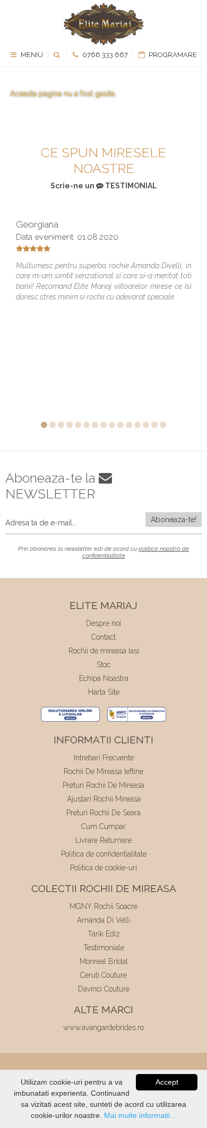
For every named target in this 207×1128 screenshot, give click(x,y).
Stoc (103, 664)
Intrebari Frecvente (104, 757)
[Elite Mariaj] (103, 24)
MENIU (31, 55)
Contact (103, 637)
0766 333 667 (104, 55)
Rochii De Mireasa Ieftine (103, 771)
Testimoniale (103, 947)
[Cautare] (58, 55)
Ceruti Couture (103, 975)
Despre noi (103, 623)
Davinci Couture (104, 989)
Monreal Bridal (104, 961)
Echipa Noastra (103, 678)
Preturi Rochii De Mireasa (103, 785)
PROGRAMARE (172, 55)
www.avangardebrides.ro (103, 1027)
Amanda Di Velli (103, 920)
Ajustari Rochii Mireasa (104, 799)
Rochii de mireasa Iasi (103, 651)
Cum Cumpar (103, 826)
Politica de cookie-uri (103, 867)
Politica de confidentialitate (103, 854)
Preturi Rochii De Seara (103, 812)
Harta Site (103, 692)
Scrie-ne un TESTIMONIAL (103, 185)
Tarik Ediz (104, 934)
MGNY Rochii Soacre (103, 906)
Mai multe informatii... (140, 1115)
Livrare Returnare (103, 840)
